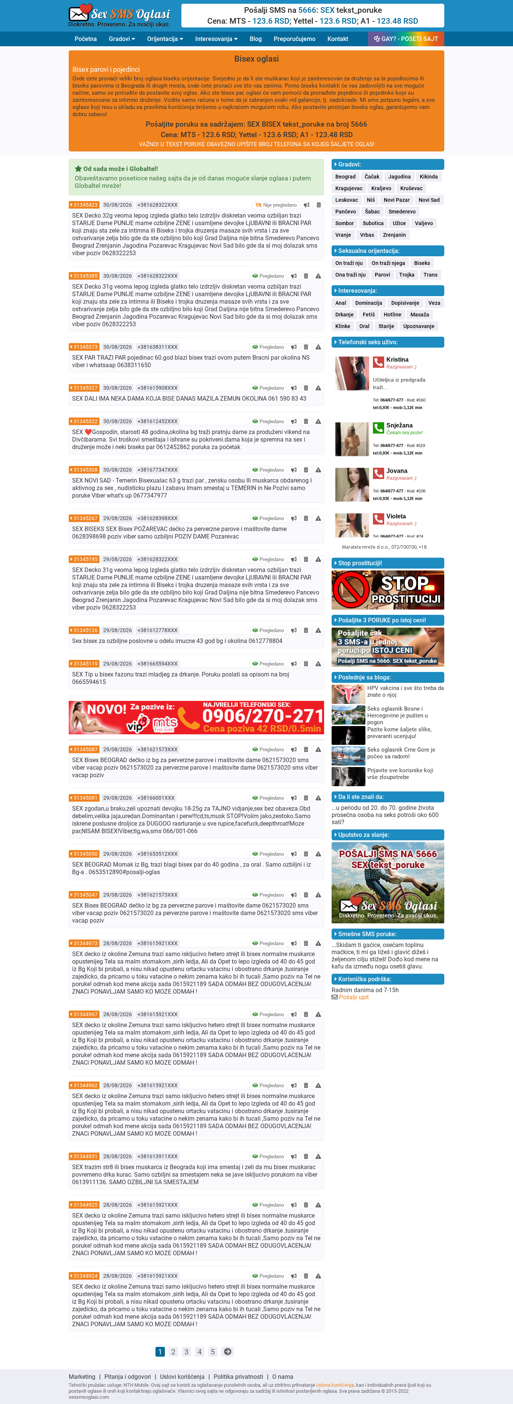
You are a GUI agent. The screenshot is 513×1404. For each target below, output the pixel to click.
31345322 (86, 421)
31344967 (86, 1014)
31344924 (86, 1276)
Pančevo (345, 212)
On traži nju (349, 263)
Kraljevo (381, 188)
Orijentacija (163, 38)
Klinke (342, 326)
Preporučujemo (294, 38)
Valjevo (424, 223)
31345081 (86, 798)
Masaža (419, 315)
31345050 (86, 854)
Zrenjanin (394, 235)
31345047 (86, 895)
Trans (431, 275)
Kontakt (337, 38)
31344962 (86, 1085)
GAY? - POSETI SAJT (409, 38)
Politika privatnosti (238, 1376)
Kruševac (411, 188)
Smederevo (402, 212)
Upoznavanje (419, 326)
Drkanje (344, 315)
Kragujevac (348, 188)
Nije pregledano (279, 205)
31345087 (86, 749)
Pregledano (271, 276)
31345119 (86, 664)
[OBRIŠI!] (319, 205)
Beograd (345, 177)
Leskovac (346, 200)
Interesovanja (214, 38)
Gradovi (120, 38)
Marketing (82, 1376)
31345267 (86, 518)
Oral (364, 326)
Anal (340, 303)
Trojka (407, 275)
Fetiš (369, 315)
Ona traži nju (350, 275)
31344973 (86, 943)
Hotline (392, 315)
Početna (86, 38)
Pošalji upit (354, 997)
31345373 (86, 347)
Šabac (372, 212)
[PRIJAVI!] (318, 276)
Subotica (373, 223)
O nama (282, 1376)
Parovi (382, 275)
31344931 (86, 1156)
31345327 (86, 388)
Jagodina (399, 177)
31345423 (86, 205)
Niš (371, 200)
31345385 (86, 276)
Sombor (344, 223)
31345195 (86, 559)
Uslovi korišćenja (182, 1376)
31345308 (86, 470)
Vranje (343, 235)
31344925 (86, 1205)
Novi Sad (429, 200)
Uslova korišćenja (335, 1385)
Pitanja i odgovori (127, 1376)
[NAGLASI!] (306, 205)
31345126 (86, 630)
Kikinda (429, 177)
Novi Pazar (397, 200)
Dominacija (368, 303)
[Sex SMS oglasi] (125, 16)
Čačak (372, 177)
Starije (386, 326)
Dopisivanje (405, 303)
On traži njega (388, 263)
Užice (399, 223)
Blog (256, 38)
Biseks (422, 263)
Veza (435, 303)
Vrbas (367, 235)
